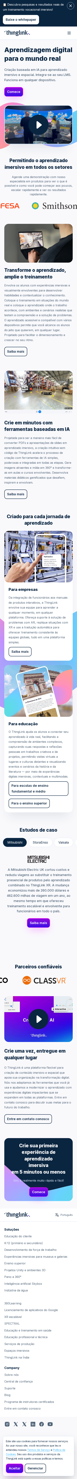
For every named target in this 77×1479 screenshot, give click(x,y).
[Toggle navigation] (69, 33)
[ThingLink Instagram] (7, 1424)
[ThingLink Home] (17, 33)
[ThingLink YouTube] (50, 1424)
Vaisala (63, 842)
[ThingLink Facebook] (41, 1424)
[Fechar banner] (70, 5)
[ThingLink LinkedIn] (33, 1424)
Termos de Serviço (38, 1449)
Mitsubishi (14, 842)
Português (67, 1214)
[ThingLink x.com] (16, 1424)
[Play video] (38, 125)
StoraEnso (40, 842)
